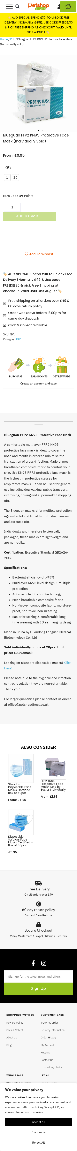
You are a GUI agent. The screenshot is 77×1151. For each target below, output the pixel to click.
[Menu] (9, 6)
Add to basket (29, 216)
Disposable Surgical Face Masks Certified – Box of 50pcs (20, 841)
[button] (17, 7)
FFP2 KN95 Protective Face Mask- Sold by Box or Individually (53, 785)
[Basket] (68, 6)
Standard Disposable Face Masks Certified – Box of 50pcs (20, 788)
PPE (12, 39)
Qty (8, 167)
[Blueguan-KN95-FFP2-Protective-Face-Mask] (38, 93)
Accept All (38, 1122)
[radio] (7, 177)
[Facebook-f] (33, 963)
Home (4, 39)
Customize (39, 1132)
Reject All (38, 1142)
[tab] (38, 423)
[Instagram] (44, 963)
